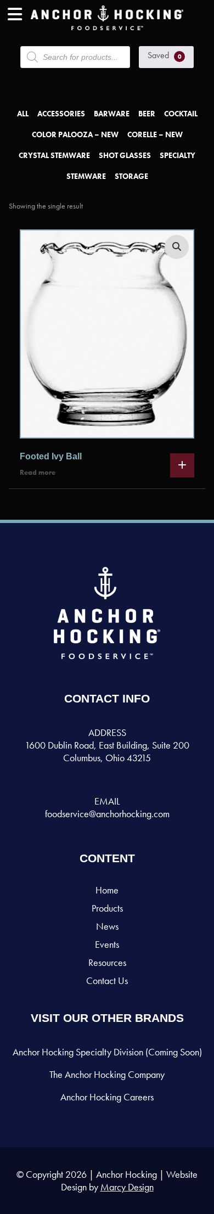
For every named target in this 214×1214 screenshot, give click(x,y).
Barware (111, 114)
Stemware (86, 176)
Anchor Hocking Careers (107, 1097)
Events (107, 944)
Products (107, 908)
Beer (146, 114)
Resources (107, 962)
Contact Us (107, 980)
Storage (131, 176)
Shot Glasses (125, 155)
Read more (37, 472)
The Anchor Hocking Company (107, 1074)
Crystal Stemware (54, 155)
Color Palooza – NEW (75, 134)
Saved (165, 55)
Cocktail (181, 114)
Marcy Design (127, 1187)
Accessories (61, 114)
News (107, 926)
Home (107, 890)
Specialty (177, 155)
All (23, 114)
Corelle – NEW (155, 134)
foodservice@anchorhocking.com (107, 813)
